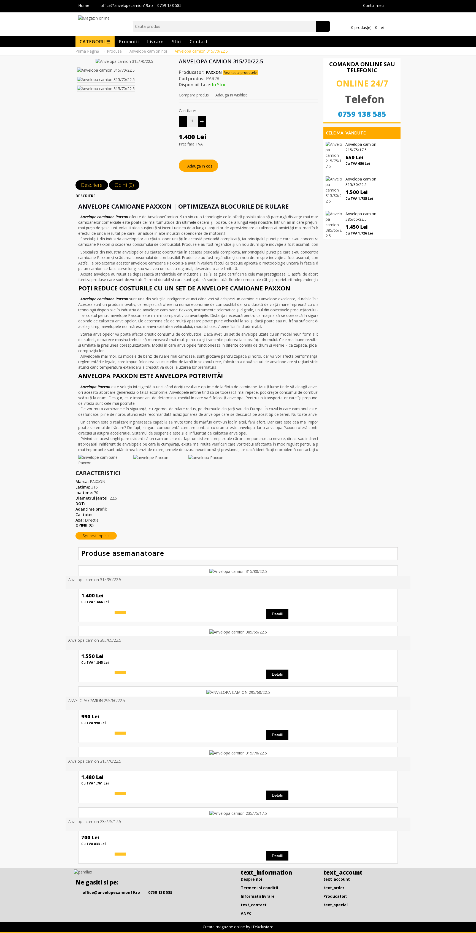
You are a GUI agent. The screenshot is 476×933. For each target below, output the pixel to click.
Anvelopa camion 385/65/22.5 (360, 216)
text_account (336, 879)
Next (169, 61)
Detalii (277, 614)
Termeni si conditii (259, 887)
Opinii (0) (124, 185)
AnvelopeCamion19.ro (167, 216)
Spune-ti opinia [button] (96, 535)
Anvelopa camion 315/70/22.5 (94, 761)
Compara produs (194, 95)
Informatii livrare (258, 896)
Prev (164, 61)
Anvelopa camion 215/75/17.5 (360, 147)
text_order (333, 887)
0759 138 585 (169, 5)
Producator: (335, 896)
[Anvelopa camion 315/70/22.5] (124, 61)
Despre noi (251, 879)
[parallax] (83, 873)
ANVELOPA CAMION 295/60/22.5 (96, 700)
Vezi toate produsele (240, 72)
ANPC (246, 913)
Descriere (91, 185)
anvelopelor (103, 334)
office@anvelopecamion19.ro (127, 5)
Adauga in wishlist (231, 95)
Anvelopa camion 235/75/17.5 (94, 821)
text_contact (254, 904)
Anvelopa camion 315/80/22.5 (360, 181)
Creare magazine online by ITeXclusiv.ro (238, 926)
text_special (335, 904)
